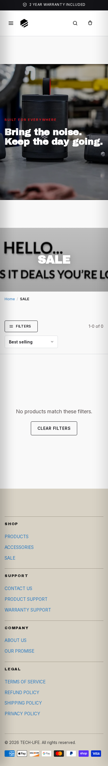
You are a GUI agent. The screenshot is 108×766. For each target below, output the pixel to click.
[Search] (75, 23)
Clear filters (54, 428)
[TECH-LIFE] (24, 23)
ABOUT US (15, 640)
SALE (10, 558)
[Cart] (90, 23)
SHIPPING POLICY (23, 703)
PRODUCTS (17, 536)
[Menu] (11, 23)
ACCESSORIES (19, 547)
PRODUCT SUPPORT (26, 599)
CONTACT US (18, 588)
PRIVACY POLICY (22, 713)
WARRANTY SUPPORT (28, 610)
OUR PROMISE (19, 651)
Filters (23, 326)
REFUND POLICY (22, 692)
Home (10, 299)
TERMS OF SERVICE (25, 682)
